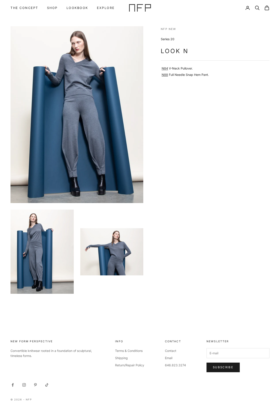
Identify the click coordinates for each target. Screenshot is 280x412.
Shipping (121, 358)
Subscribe (223, 367)
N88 (165, 74)
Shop (52, 8)
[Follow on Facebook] (12, 385)
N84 (165, 68)
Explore (106, 8)
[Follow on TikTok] (47, 385)
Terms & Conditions (129, 351)
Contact (170, 351)
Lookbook (77, 8)
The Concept (24, 8)
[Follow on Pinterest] (35, 385)
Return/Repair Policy (129, 365)
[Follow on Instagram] (24, 385)
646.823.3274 (175, 365)
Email (168, 358)
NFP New (168, 29)
